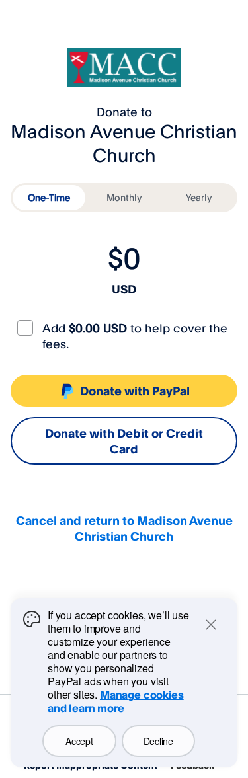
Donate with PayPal (135, 390)
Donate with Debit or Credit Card (124, 441)
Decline (158, 741)
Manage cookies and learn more (116, 701)
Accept (79, 741)
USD (124, 289)
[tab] (49, 197)
